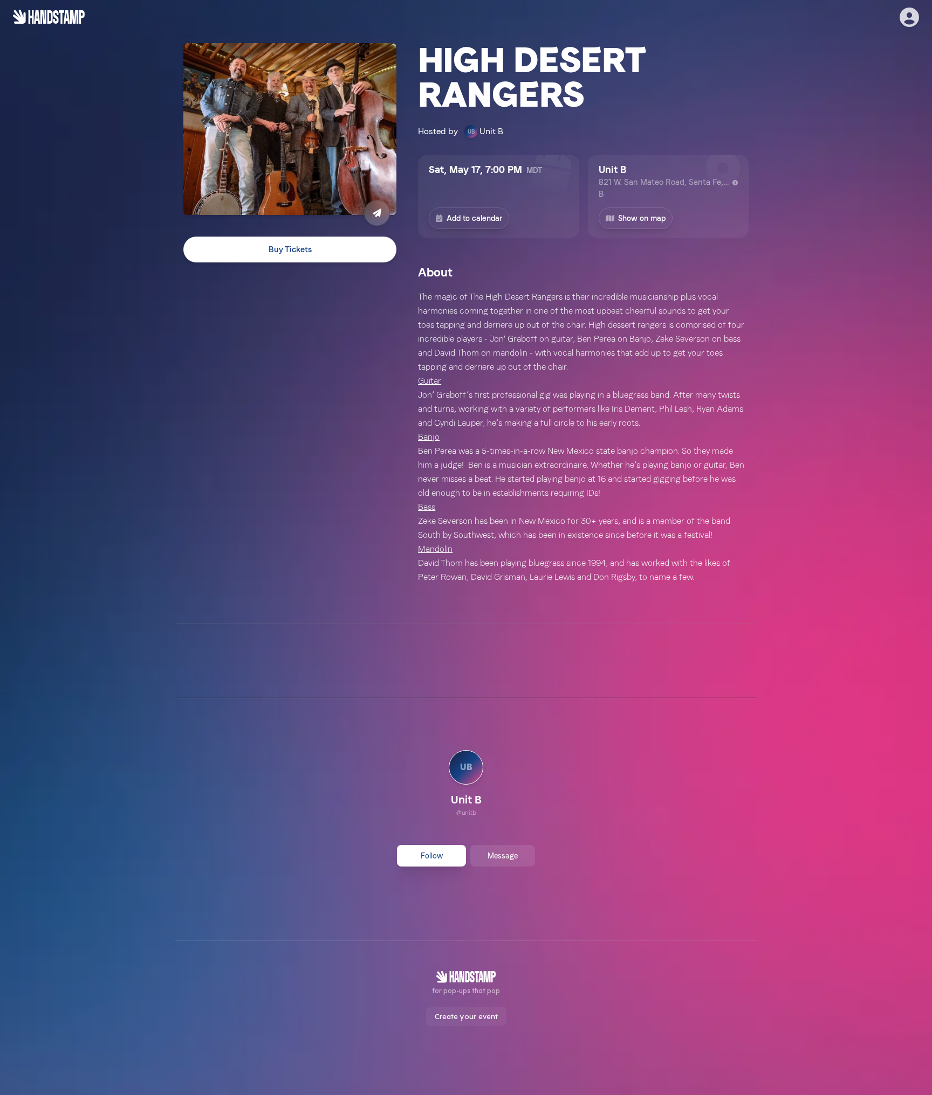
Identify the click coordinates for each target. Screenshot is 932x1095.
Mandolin (435, 549)
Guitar (429, 381)
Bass (426, 507)
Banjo (429, 437)
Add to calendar (474, 218)
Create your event (466, 1016)
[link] (466, 784)
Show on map (642, 218)
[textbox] (583, 437)
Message (503, 855)
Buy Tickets (290, 249)
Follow (432, 855)
